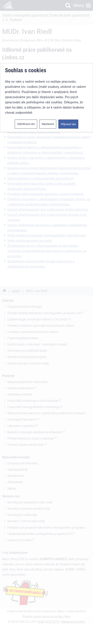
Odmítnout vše (26, 124)
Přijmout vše (68, 124)
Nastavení (48, 124)
